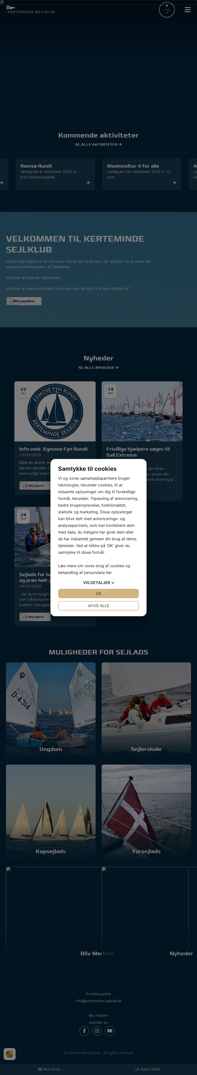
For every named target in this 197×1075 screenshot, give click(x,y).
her (108, 572)
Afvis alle (98, 605)
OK (98, 593)
